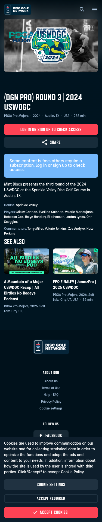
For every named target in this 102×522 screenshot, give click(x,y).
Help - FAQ (51, 395)
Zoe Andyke (76, 228)
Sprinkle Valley (27, 205)
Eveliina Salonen (51, 212)
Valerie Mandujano (79, 212)
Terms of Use (51, 388)
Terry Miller (35, 228)
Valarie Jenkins (56, 228)
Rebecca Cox (13, 217)
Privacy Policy (51, 401)
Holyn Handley (35, 217)
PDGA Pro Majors (16, 116)
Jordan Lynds (75, 217)
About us (51, 381)
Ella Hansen (55, 217)
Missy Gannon (26, 212)
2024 (37, 116)
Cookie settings (51, 408)
